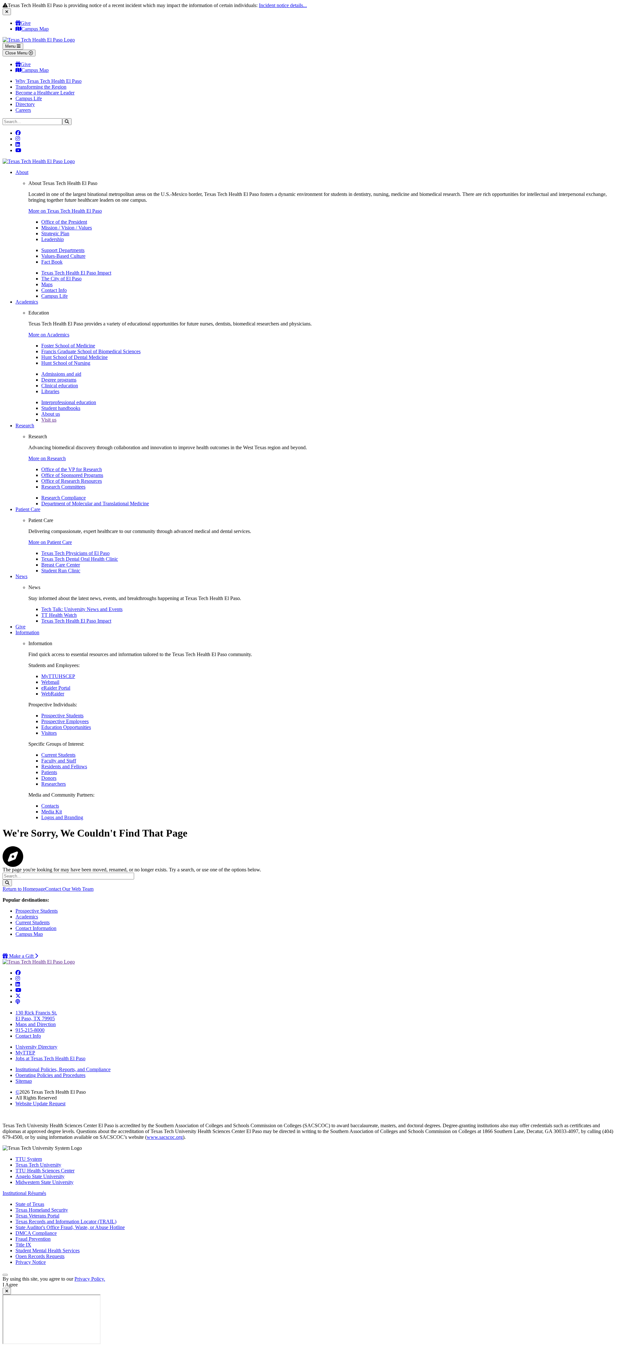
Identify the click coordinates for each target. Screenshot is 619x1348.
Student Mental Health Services (47, 1250)
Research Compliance (63, 497)
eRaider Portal (55, 688)
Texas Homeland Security (41, 1210)
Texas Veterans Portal (37, 1215)
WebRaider (52, 693)
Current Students (58, 755)
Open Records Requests (39, 1256)
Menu (11, 46)
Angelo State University (39, 1176)
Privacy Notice (30, 1262)
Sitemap (23, 1081)
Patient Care (27, 509)
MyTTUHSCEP (58, 676)
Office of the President (64, 222)
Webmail (50, 682)
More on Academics (48, 334)
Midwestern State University (44, 1182)
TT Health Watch (59, 615)
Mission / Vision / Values (66, 227)
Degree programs (58, 380)
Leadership (52, 239)
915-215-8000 (29, 1030)
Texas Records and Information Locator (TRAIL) (65, 1221)
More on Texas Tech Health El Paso (65, 211)
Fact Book (52, 262)
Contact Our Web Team (69, 889)
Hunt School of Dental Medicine (74, 357)
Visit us (48, 419)
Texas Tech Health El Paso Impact (76, 273)
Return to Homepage (24, 889)
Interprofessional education (68, 402)
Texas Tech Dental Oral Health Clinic (79, 559)
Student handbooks (60, 408)
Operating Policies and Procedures (50, 1075)
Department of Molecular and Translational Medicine (95, 503)
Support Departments (62, 250)
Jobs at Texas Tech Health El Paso (50, 1058)
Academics (26, 302)
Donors (48, 778)
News (21, 576)
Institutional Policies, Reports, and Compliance (63, 1069)
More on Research (47, 458)
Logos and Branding (62, 817)
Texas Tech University (38, 1165)
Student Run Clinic (60, 570)
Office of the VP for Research (71, 469)
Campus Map (35, 29)
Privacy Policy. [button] (89, 1279)
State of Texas (29, 1204)
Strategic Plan (55, 233)
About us (50, 414)
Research (24, 425)
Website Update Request (40, 1103)
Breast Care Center (60, 564)
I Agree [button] (10, 1284)
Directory (25, 104)
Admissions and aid (61, 374)
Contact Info (54, 290)
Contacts (50, 806)
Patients (49, 772)
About (21, 172)
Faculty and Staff (58, 760)
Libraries (50, 391)
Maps (47, 284)
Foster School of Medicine (68, 345)
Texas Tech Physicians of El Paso (75, 553)
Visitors (49, 733)
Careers (23, 110)
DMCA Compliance (36, 1233)
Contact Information (35, 928)
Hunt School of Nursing (65, 363)
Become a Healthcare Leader (44, 92)
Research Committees (63, 487)
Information (27, 632)
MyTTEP (25, 1052)
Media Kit (51, 811)
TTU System (28, 1159)
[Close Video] (7, 1291)
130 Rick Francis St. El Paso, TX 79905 (36, 1015)
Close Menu (17, 53)
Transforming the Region (40, 87)
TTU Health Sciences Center (44, 1170)
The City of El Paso (61, 278)
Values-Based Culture (63, 256)
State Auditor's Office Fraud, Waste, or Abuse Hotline (70, 1227)
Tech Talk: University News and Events (82, 609)
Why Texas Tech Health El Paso (48, 81)
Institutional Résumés (24, 1193)
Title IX (23, 1244)
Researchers (53, 784)
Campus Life (28, 98)
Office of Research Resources (71, 481)
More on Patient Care (50, 542)
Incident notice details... (283, 5)
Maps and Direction (35, 1024)
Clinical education (59, 385)
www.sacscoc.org (165, 1137)
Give (26, 23)
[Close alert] (7, 11)
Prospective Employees (65, 721)
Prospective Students (62, 715)
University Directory (36, 1047)
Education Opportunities (66, 727)
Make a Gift (23, 956)
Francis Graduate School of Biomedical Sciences (91, 351)
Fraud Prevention (33, 1239)
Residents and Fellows (64, 766)
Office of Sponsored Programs (72, 475)
